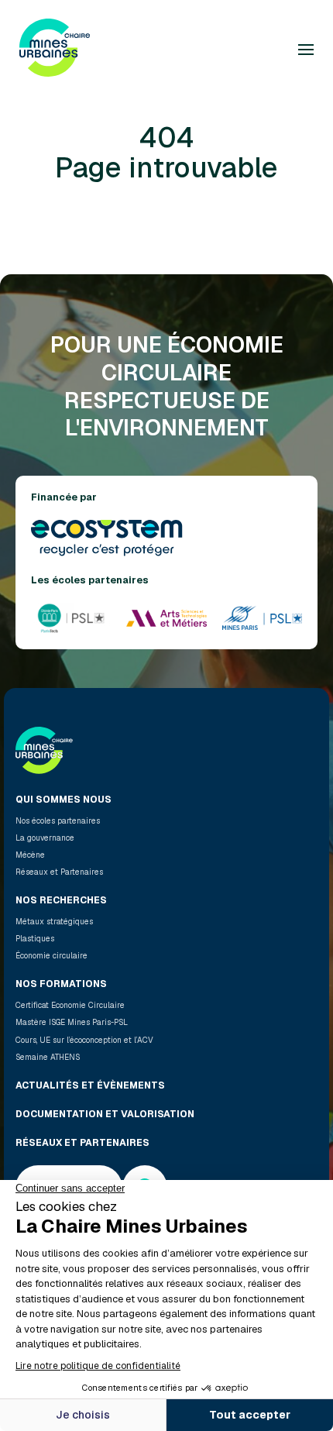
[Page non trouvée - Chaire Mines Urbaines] (54, 49)
